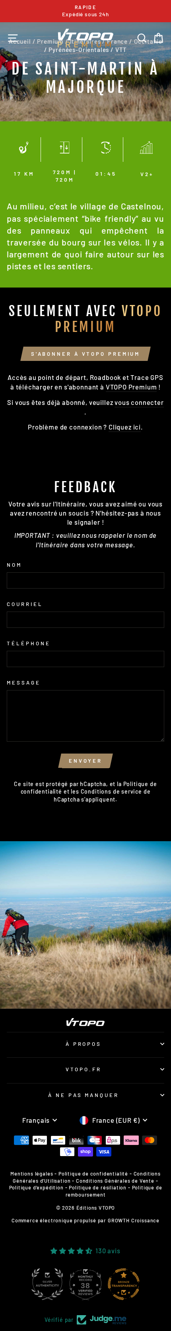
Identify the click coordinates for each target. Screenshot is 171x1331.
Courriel (25, 604)
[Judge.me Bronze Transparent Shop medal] (124, 1284)
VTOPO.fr (83, 1069)
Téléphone (29, 643)
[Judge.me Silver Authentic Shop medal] (47, 1284)
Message (24, 682)
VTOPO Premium (131, 387)
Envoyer (85, 761)
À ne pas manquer (83, 1095)
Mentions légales (31, 1173)
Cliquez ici (125, 427)
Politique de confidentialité (93, 1173)
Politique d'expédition (36, 1187)
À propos (84, 1044)
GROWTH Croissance (133, 1220)
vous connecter (139, 402)
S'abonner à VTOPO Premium (85, 354)
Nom (14, 565)
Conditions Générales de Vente (115, 1181)
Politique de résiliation (97, 1187)
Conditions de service (111, 791)
